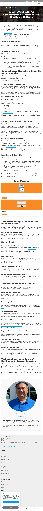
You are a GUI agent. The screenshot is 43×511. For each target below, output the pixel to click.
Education (3, 487)
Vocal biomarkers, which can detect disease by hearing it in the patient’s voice (21, 325)
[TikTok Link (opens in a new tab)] (12, 446)
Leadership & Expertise (5, 453)
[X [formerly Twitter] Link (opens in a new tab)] (4, 446)
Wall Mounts (3, 476)
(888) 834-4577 (6, 444)
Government (3, 485)
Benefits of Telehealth (8, 35)
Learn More (4, 197)
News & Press (3, 456)
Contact (2, 455)
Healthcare (3, 481)
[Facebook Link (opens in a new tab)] (7, 446)
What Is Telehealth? (8, 32)
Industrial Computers (4, 471)
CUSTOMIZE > (10, 504)
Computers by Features (5, 466)
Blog (29, 1)
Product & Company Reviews (6, 459)
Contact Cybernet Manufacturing (31, 369)
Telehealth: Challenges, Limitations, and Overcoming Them (16, 36)
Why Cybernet (3, 452)
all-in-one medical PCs (8, 112)
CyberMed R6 (5, 212)
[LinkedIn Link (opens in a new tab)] (2, 446)
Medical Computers (4, 470)
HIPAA (2, 307)
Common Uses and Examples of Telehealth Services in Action (17, 34)
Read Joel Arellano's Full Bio (21, 413)
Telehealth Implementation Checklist (11, 38)
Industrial (2, 483)
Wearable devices (32, 248)
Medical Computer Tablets (7, 196)
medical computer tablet (11, 146)
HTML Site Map (29, 508)
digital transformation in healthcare (20, 75)
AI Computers (3, 469)
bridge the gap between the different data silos (17, 238)
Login (25, 1)
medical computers (25, 77)
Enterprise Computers (5, 473)
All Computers (3, 464)
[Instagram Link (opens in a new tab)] (9, 446)
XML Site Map (35, 508)
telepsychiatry (7, 62)
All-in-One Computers (4, 467)
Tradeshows (3, 457)
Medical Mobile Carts (4, 474)
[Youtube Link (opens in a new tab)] (14, 446)
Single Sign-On (4, 269)
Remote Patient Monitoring (7, 102)
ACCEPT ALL (11, 502)
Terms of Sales (23, 508)
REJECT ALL (11, 507)
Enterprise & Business (5, 484)
